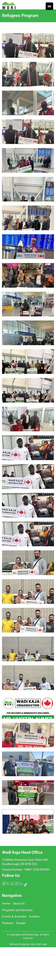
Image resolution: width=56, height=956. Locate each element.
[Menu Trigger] (49, 6)
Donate (20, 923)
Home (6, 903)
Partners (7, 923)
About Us (19, 903)
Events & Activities (14, 916)
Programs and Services (17, 910)
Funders (34, 916)
